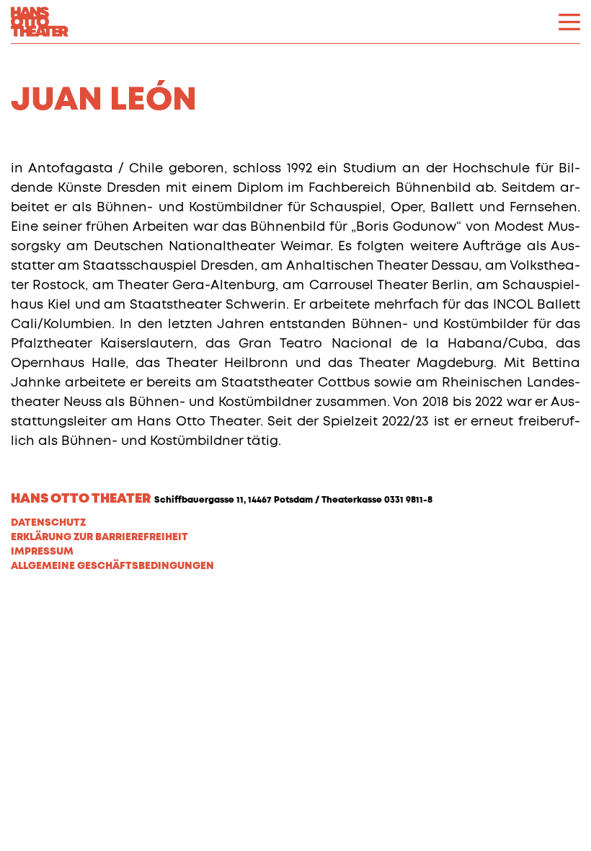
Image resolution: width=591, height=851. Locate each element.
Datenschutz (48, 523)
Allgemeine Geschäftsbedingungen (112, 566)
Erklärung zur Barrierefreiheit (99, 537)
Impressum (42, 552)
